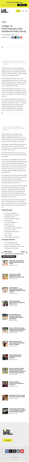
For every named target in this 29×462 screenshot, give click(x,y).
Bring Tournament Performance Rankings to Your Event (16, 383)
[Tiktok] (18, 451)
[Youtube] (22, 451)
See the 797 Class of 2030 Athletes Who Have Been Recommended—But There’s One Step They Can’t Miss (17, 370)
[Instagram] (14, 451)
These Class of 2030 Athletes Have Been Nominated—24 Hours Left (16, 275)
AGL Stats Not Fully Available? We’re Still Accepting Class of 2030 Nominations (16, 316)
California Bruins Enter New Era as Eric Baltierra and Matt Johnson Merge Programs (17, 410)
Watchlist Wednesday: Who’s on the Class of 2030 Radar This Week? (16, 343)
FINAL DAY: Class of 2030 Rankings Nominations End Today (16, 262)
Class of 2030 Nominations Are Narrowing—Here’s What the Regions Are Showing (17, 329)
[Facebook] (7, 451)
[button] (13, 37)
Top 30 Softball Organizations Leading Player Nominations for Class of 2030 (17, 290)
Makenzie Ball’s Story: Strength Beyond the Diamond (15, 356)
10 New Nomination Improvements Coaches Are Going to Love (17, 302)
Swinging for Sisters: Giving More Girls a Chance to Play (17, 396)
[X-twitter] (10, 451)
